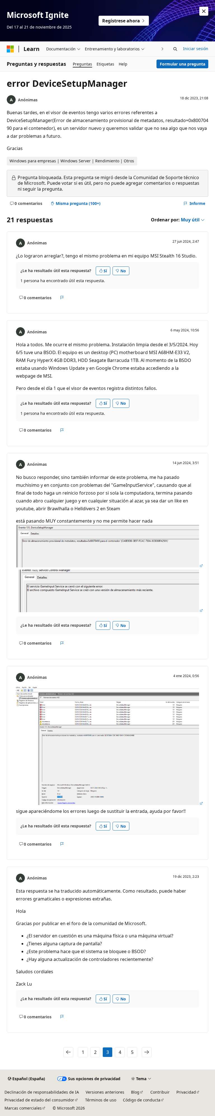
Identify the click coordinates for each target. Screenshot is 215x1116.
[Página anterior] (68, 1052)
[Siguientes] (162, 48)
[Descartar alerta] (203, 11)
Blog (135, 1092)
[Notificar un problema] (62, 297)
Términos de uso (100, 1100)
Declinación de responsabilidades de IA (41, 1092)
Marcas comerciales (23, 1108)
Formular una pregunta (182, 64)
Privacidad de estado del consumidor (39, 1100)
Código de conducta (141, 1100)
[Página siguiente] (147, 1052)
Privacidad (186, 1092)
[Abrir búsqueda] (175, 49)
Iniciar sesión (195, 48)
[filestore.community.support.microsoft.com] (110, 566)
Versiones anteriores (105, 1092)
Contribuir (160, 1092)
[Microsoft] (10, 49)
